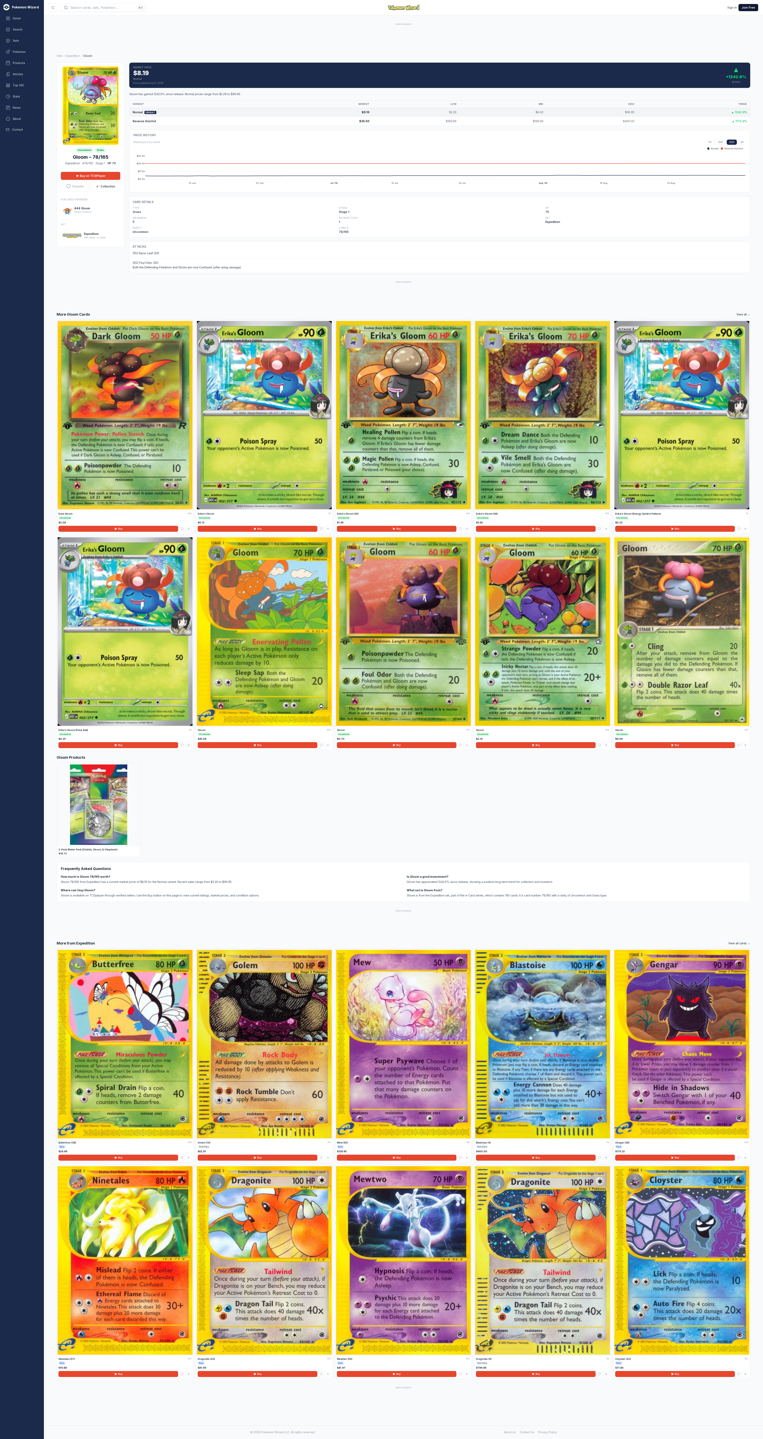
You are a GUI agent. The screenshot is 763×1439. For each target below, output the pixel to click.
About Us (510, 1432)
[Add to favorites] (182, 529)
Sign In (732, 7)
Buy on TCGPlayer (93, 175)
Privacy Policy (547, 1432)
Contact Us (527, 1432)
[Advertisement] (403, 35)
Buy (120, 528)
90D (731, 142)
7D (710, 142)
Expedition (73, 55)
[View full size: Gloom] (90, 106)
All (742, 142)
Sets (59, 55)
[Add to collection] (189, 529)
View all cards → (739, 943)
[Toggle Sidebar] (53, 7)
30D (720, 142)
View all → (743, 314)
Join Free (748, 7)
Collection (108, 186)
